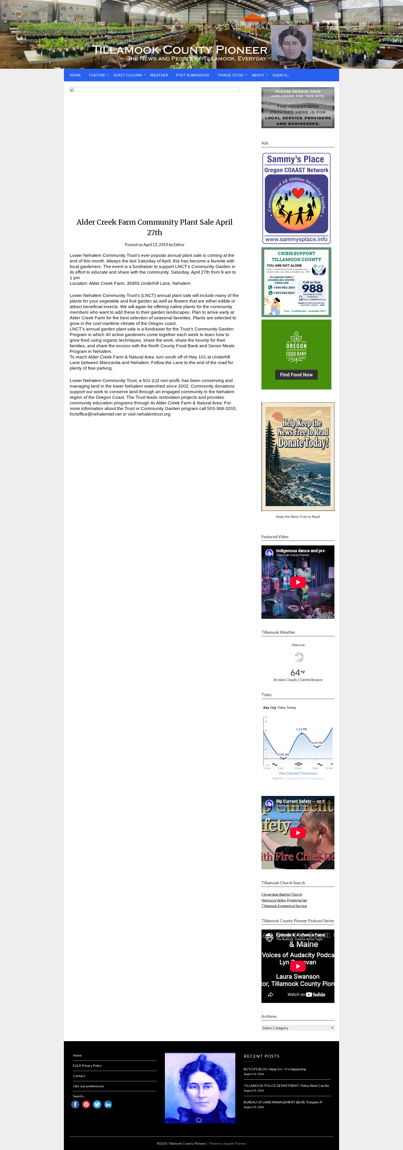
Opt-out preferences (88, 1086)
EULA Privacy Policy (87, 1065)
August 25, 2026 (254, 1074)
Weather (159, 75)
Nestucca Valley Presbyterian (284, 900)
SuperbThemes (235, 1143)
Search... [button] (281, 75)
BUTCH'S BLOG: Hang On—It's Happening (275, 1069)
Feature (97, 75)
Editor (179, 244)
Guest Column (128, 75)
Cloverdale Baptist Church (281, 894)
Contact (79, 1076)
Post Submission (192, 75)
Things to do (230, 75)
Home (75, 75)
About (258, 75)
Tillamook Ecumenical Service (284, 906)
